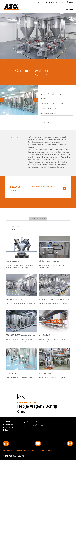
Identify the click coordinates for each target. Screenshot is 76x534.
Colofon (40, 451)
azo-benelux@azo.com (35, 425)
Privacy (10, 451)
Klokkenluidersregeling (25, 451)
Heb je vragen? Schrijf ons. (37, 408)
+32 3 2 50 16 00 (32, 421)
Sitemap (49, 451)
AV (4, 451)
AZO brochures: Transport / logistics (44, 186)
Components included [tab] (38, 219)
